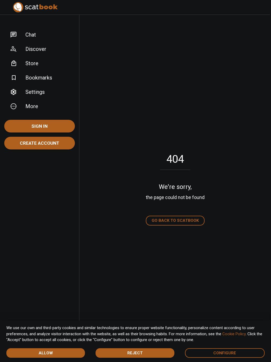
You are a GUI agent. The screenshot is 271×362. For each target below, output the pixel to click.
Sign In (39, 126)
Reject (135, 353)
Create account (39, 143)
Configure (224, 353)
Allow (46, 353)
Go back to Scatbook (175, 220)
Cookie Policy (234, 334)
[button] (39, 35)
